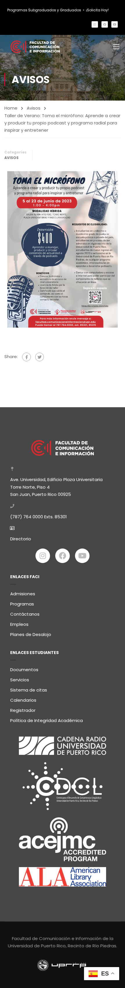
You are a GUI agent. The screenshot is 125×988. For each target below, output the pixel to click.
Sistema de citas (28, 690)
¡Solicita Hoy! (97, 10)
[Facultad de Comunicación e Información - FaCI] (35, 46)
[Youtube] (114, 24)
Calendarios (23, 700)
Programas (22, 604)
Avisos (33, 108)
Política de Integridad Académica (46, 720)
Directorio (20, 539)
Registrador (22, 710)
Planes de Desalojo (30, 634)
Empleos (19, 624)
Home (10, 108)
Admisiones (22, 594)
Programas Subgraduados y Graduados (44, 10)
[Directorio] (12, 528)
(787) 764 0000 (26, 517)
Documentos (24, 670)
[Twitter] (39, 357)
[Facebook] (104, 24)
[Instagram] (95, 24)
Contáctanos (25, 614)
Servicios (19, 680)
